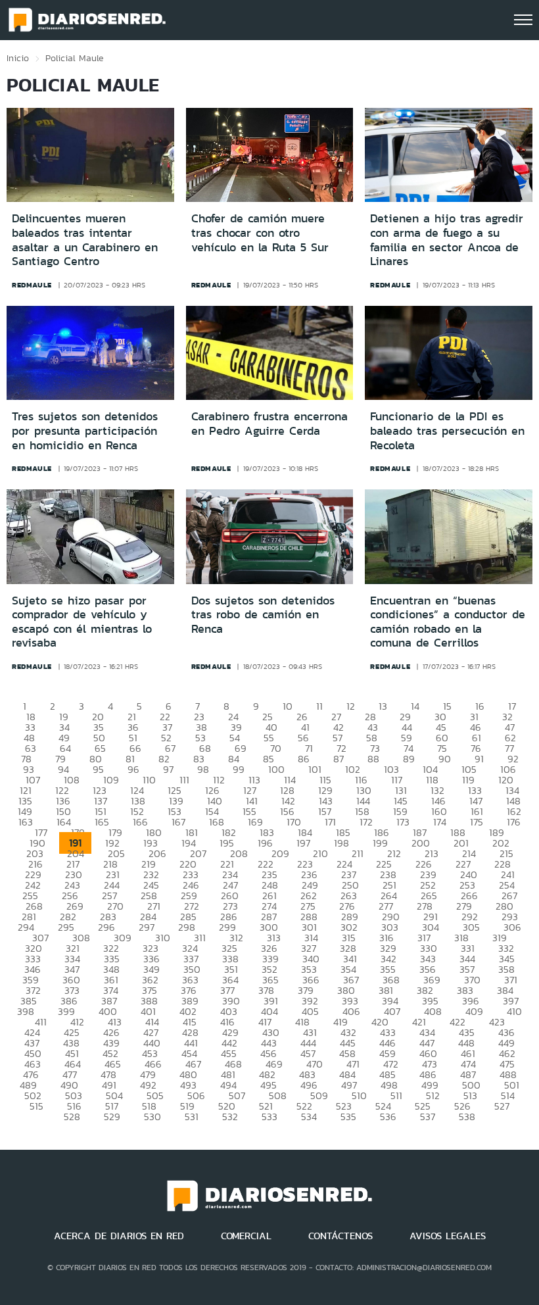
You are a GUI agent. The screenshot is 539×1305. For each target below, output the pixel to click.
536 (388, 1116)
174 (439, 822)
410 (514, 1011)
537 (427, 1116)
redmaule (32, 285)
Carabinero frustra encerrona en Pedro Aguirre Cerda (269, 423)
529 (112, 1116)
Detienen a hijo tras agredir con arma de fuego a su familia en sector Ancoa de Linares (446, 240)
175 (476, 822)
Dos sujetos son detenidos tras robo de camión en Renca (263, 614)
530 (152, 1116)
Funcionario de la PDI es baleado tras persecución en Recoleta (447, 430)
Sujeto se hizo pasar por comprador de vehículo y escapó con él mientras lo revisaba (82, 622)
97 (168, 769)
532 (230, 1116)
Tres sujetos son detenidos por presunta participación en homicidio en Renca (85, 430)
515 (36, 1106)
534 (309, 1116)
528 (72, 1116)
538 (467, 1116)
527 (501, 1106)
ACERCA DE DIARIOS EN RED (119, 1236)
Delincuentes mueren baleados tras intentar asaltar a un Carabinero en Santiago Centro (85, 240)
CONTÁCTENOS (340, 1236)
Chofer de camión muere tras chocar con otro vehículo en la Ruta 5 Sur (260, 232)
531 (192, 1116)
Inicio (18, 57)
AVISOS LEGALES (448, 1236)
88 (373, 759)
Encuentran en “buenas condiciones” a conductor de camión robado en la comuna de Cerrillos (447, 622)
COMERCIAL (246, 1236)
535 (348, 1116)
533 (269, 1116)
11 (319, 706)
